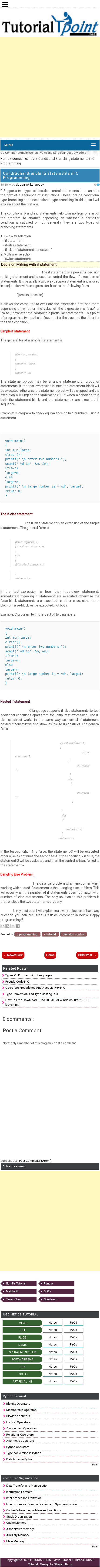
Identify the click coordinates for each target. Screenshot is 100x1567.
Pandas (49, 1283)
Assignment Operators (21, 1428)
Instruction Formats (19, 1492)
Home (4, 158)
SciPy (47, 1291)
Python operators (17, 1447)
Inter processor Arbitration (24, 1498)
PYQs (73, 1330)
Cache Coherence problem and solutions (33, 1510)
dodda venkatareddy (30, 184)
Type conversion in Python (23, 1453)
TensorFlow (13, 1299)
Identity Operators (18, 1403)
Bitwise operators (18, 1416)
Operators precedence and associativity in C (35, 987)
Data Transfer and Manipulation (27, 1485)
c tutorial (50, 934)
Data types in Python (19, 1459)
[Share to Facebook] (18, 926)
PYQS (73, 1322)
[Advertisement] (50, 87)
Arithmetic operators (20, 1440)
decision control (24, 158)
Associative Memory (20, 1529)
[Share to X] (12, 926)
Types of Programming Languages (28, 975)
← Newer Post (13, 955)
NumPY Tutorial (16, 1283)
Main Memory (15, 1541)
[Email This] (2, 926)
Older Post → (87, 955)
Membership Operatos (21, 1410)
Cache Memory (16, 1522)
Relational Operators (20, 1434)
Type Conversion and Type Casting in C (31, 994)
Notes (53, 1322)
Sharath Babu (63, 1564)
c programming (27, 934)
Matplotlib (12, 1291)
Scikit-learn (51, 1299)
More (94, 1464)
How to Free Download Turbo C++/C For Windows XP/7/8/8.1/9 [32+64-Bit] (47, 1002)
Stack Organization (19, 1516)
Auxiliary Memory (17, 1535)
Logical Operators (18, 1422)
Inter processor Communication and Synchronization (41, 1504)
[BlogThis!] (7, 926)
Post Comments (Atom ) (35, 1160)
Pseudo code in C (17, 981)
